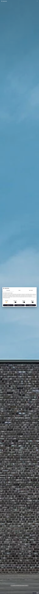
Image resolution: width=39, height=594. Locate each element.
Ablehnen (8, 305)
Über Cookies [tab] (31, 290)
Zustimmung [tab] (8, 290)
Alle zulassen (30, 305)
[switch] (15, 302)
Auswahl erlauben (19, 305)
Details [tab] (19, 290)
